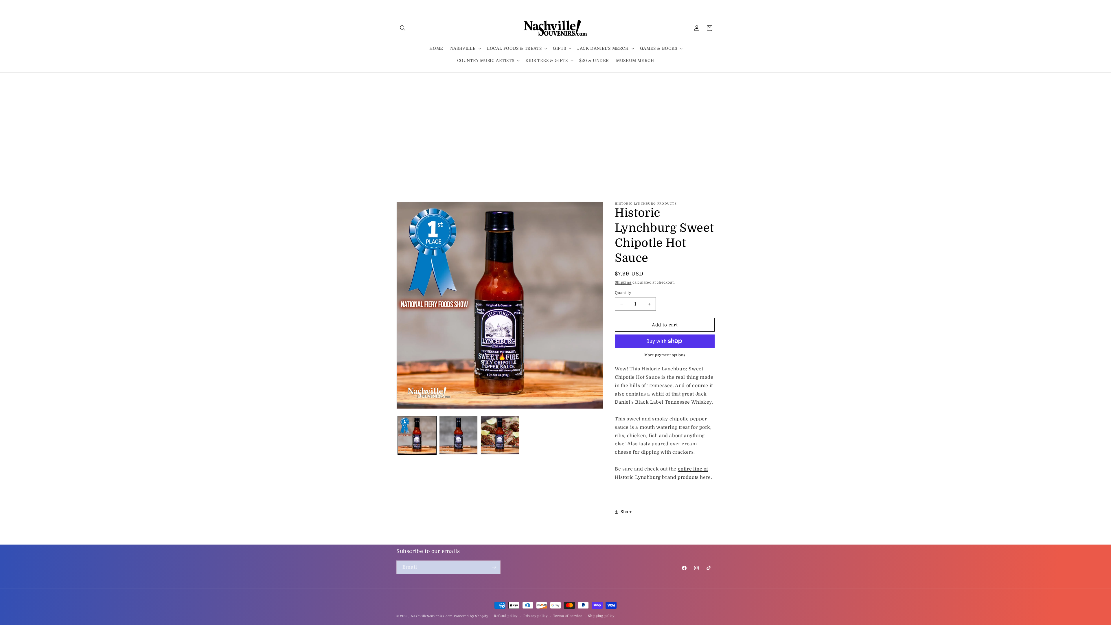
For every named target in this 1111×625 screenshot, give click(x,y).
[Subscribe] (494, 567)
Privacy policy (535, 616)
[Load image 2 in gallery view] (458, 435)
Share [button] (627, 511)
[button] (402, 28)
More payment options (664, 355)
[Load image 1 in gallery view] (417, 435)
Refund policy (506, 616)
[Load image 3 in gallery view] (500, 435)
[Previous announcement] (398, 80)
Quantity (623, 293)
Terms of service (567, 616)
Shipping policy (601, 616)
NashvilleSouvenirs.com (432, 616)
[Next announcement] (712, 80)
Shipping (623, 282)
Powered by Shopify (471, 616)
